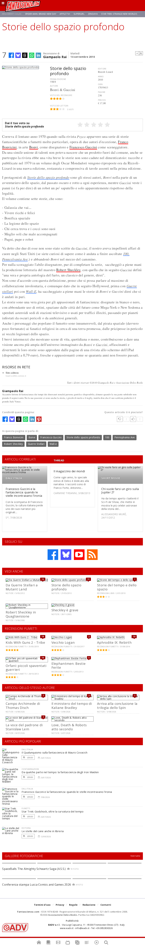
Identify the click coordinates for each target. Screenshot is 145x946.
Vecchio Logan (63, 642)
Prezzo (102, 100)
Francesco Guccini (83, 147)
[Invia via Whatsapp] (32, 55)
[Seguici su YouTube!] (79, 555)
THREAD (59, 460)
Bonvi (33, 147)
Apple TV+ (65, 13)
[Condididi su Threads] (25, 55)
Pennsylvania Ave (124, 437)
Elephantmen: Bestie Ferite (68, 665)
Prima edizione (58, 79)
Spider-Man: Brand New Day (40, 13)
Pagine (101, 92)
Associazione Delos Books (62, 914)
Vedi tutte (135, 855)
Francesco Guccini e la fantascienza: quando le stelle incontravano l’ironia (24, 492)
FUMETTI (26, 808)
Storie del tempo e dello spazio (117, 587)
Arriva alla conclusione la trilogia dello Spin (117, 705)
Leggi (29, 757)
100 (107, 437)
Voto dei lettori (59, 106)
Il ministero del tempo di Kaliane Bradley (71, 705)
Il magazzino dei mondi (69, 471)
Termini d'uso (42, 904)
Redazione (89, 904)
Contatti (105, 904)
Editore (102, 69)
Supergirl (79, 13)
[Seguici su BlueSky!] (66, 555)
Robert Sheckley (68, 269)
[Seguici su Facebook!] (53, 555)
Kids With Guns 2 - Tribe (25, 642)
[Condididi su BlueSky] (18, 55)
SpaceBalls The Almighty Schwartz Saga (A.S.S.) (34, 869)
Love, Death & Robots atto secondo (69, 727)
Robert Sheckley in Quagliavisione (21, 614)
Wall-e (53, 444)
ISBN (100, 84)
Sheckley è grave (64, 610)
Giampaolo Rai (55, 56)
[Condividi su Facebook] (11, 55)
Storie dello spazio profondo (48, 177)
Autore (54, 86)
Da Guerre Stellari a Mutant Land (22, 587)
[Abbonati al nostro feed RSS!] (92, 555)
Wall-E (31, 291)
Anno (101, 76)
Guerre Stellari (36, 444)
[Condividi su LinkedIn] (38, 55)
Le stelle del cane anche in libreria (43, 831)
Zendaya (93, 13)
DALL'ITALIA (14, 478)
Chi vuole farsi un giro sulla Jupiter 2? (120, 490)
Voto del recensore (61, 95)
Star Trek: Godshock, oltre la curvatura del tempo (52, 811)
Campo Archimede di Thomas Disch (23, 705)
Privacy (60, 904)
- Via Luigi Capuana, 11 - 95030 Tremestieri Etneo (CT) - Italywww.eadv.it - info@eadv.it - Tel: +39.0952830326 (86, 926)
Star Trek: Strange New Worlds (119, 13)
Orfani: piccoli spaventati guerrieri (26, 667)
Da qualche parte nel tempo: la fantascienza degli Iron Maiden (60, 772)
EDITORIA (26, 828)
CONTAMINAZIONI (30, 769)
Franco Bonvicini (13, 437)
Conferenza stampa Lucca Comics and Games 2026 (36, 884)
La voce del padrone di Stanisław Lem (24, 727)
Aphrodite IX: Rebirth (114, 642)
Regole (73, 904)
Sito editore (12, 372)
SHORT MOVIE (110, 478)
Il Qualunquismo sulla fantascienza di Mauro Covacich (54, 752)
